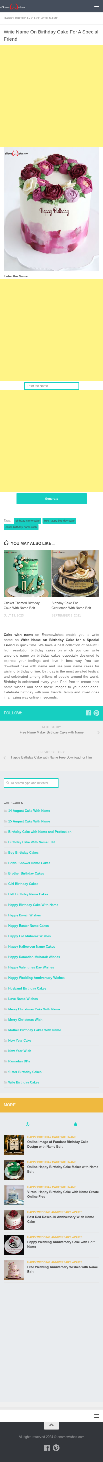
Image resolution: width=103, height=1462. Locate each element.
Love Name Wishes (23, 999)
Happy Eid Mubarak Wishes (29, 936)
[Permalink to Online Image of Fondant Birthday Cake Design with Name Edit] (14, 1145)
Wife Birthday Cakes (23, 1082)
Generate (51, 498)
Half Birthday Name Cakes (28, 894)
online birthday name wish (21, 527)
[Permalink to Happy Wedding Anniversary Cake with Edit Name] (14, 1245)
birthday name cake (28, 520)
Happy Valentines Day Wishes (31, 967)
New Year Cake (19, 1040)
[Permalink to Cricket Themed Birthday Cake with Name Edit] (27, 573)
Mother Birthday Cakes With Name (34, 1030)
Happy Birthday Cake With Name (31, 18)
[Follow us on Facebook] (88, 713)
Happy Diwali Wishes (24, 915)
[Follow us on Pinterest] (96, 713)
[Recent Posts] (28, 1125)
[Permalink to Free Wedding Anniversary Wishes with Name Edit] (14, 1270)
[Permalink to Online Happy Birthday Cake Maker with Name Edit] (14, 1170)
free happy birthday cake (59, 520)
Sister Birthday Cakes (25, 1072)
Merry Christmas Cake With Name (34, 1009)
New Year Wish (19, 1051)
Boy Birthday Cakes (23, 852)
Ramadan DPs (19, 1061)
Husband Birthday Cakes (27, 988)
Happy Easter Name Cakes (28, 926)
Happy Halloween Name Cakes (31, 946)
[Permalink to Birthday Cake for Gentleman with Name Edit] (75, 573)
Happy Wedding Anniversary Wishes (36, 978)
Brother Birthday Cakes (26, 873)
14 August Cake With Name (29, 811)
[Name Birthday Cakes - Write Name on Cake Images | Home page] (16, 6)
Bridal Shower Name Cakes (29, 863)
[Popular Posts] (75, 1125)
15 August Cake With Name (29, 821)
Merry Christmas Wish (25, 1020)
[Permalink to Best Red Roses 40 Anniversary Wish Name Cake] (14, 1220)
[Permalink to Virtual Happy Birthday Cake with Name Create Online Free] (14, 1195)
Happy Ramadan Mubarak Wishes (34, 957)
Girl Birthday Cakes (23, 884)
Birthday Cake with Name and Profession (40, 832)
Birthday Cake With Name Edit (31, 842)
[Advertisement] (51, 96)
